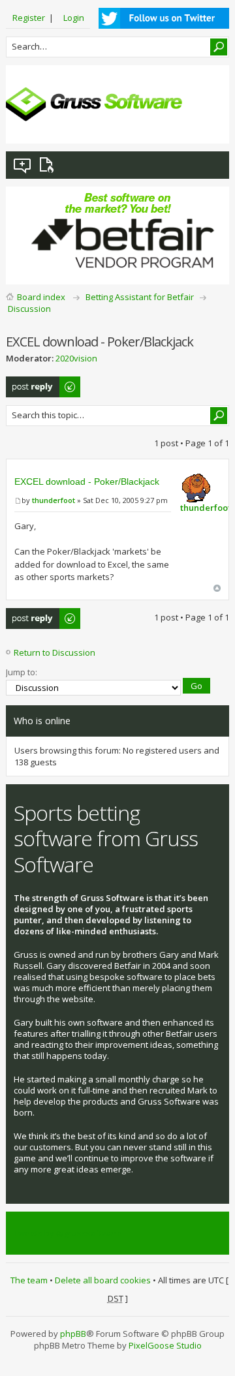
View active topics (49, 165)
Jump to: (21, 672)
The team (29, 1280)
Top (217, 588)
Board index (41, 297)
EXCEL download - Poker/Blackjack (86, 481)
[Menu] (208, 123)
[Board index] (94, 104)
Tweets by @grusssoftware (68, 1233)
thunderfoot (53, 500)
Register (28, 17)
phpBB (73, 1333)
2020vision (76, 358)
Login (73, 17)
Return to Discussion (54, 652)
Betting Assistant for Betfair (140, 297)
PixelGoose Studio (165, 1345)
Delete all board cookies (103, 1280)
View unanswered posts (23, 165)
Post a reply (29, 382)
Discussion (29, 308)
